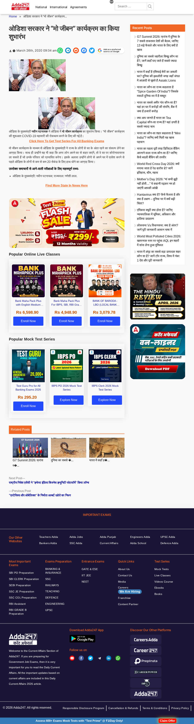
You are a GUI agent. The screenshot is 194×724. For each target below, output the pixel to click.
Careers (129, 589)
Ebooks (159, 587)
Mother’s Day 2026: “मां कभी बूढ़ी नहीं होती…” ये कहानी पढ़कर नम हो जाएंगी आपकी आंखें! (157, 184)
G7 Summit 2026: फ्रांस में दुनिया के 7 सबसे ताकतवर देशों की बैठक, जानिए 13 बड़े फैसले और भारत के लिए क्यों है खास (158, 43)
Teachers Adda (48, 536)
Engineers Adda (140, 536)
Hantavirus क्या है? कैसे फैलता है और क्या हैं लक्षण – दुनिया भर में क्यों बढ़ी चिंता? (158, 199)
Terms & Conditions (154, 708)
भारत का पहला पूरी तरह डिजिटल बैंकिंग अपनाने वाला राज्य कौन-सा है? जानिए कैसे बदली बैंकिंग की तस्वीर (158, 153)
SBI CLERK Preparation (24, 578)
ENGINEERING (55, 603)
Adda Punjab (108, 536)
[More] (111, 2)
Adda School (138, 543)
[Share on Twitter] (92, 50)
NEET (85, 581)
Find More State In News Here (66, 185)
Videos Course (163, 581)
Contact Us (125, 575)
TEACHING (52, 591)
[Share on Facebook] (84, 50)
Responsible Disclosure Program (83, 708)
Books (158, 593)
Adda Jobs (76, 536)
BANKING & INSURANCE (53, 570)
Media (122, 581)
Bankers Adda (48, 543)
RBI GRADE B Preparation (18, 611)
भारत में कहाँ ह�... (99, 460)
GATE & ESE (90, 569)
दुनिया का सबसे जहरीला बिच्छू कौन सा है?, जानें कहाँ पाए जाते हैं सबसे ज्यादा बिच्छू (157, 61)
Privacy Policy (180, 708)
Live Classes (162, 575)
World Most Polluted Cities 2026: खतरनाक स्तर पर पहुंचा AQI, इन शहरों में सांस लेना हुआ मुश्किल (159, 241)
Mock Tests (161, 569)
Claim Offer (167, 720)
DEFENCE (51, 597)
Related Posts (20, 429)
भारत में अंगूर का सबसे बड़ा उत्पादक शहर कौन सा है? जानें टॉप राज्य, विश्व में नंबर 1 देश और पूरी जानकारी (159, 256)
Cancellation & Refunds (123, 708)
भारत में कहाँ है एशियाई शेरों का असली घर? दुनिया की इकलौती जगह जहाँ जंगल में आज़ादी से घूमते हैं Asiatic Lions (158, 76)
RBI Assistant (17, 603)
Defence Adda (169, 543)
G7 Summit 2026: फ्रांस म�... (28, 463)
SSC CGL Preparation (23, 597)
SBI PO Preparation (21, 572)
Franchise (124, 597)
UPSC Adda (167, 536)
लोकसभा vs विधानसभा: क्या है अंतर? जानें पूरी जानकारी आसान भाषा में (157, 227)
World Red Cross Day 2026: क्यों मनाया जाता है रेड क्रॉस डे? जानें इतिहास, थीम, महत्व (158, 168)
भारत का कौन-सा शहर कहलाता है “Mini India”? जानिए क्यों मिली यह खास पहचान (159, 138)
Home (13, 16)
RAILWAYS (52, 585)
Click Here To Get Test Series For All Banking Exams (66, 141)
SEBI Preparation (20, 585)
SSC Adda (76, 543)
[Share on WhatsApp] (60, 50)
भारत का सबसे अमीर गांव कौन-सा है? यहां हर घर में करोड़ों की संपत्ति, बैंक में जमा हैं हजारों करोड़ (157, 107)
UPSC (49, 610)
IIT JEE (86, 575)
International (58, 7)
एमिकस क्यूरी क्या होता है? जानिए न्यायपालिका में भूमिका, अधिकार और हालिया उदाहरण (156, 214)
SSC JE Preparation (21, 591)
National (41, 7)
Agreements (78, 7)
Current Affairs (109, 543)
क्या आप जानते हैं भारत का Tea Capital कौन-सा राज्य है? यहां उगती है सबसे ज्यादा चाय (158, 122)
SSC (48, 578)
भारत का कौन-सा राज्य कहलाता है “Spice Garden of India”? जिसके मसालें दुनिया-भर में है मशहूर (157, 91)
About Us (124, 569)
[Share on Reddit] (76, 50)
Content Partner (128, 604)
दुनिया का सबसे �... (62, 460)
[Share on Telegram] (68, 50)
